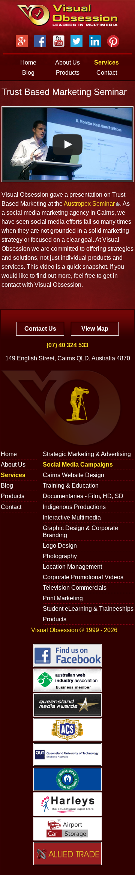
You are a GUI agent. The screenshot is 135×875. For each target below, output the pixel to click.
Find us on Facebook (67, 655)
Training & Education (71, 485)
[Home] (67, 15)
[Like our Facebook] (40, 41)
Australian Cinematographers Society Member (67, 729)
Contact (106, 72)
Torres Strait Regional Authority (67, 779)
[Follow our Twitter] (76, 41)
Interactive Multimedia (72, 517)
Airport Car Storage (67, 828)
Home (28, 62)
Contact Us (40, 328)
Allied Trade (67, 853)
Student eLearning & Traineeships (88, 608)
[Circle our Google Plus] (22, 41)
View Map (94, 328)
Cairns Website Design (73, 475)
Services (106, 62)
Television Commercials (74, 587)
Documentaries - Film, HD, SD (83, 496)
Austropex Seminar (89, 203)
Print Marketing (63, 598)
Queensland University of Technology (67, 754)
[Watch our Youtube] (58, 41)
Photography (60, 556)
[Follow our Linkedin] (95, 41)
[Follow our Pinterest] (113, 41)
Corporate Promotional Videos (83, 577)
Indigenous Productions (74, 507)
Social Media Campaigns (78, 464)
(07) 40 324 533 (67, 345)
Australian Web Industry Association (67, 680)
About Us (67, 62)
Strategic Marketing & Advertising (87, 454)
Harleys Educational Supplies (67, 804)
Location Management (72, 566)
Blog (28, 72)
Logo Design (60, 545)
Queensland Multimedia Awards (67, 705)
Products (68, 72)
